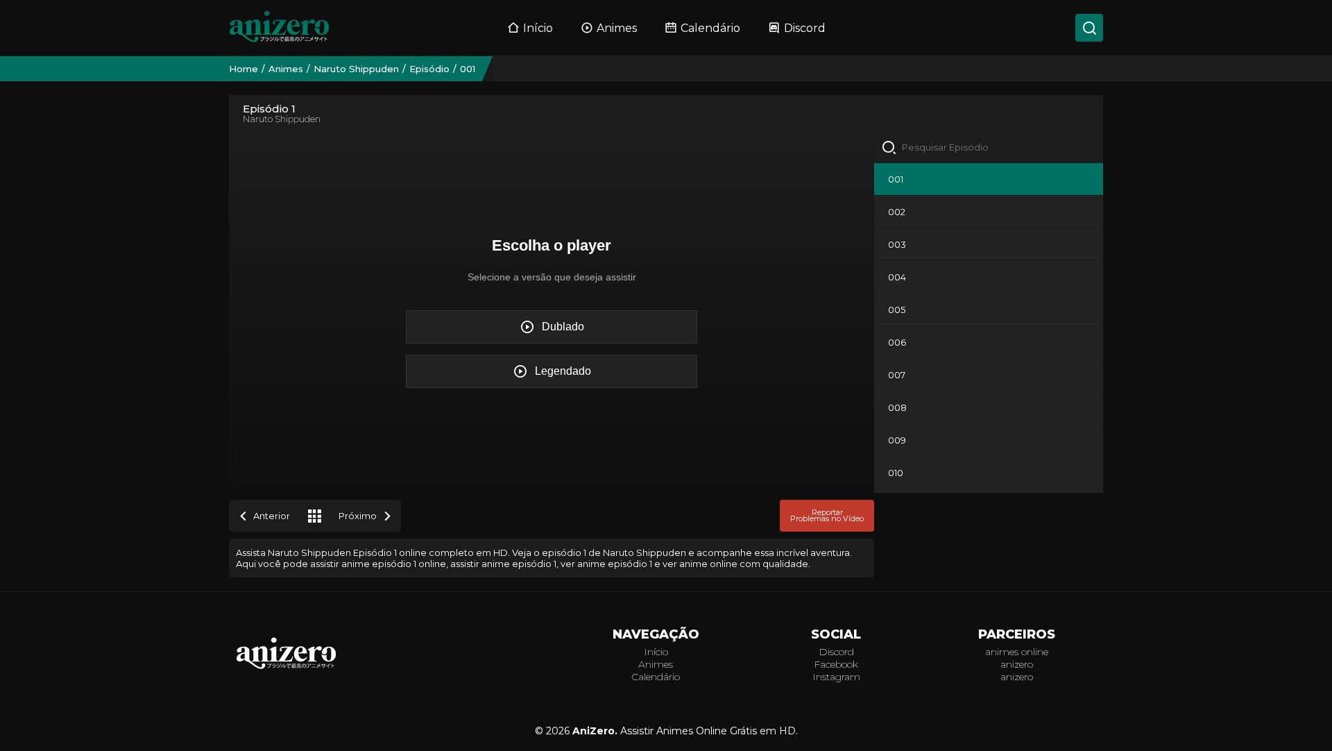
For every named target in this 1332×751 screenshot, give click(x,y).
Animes (617, 28)
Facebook (836, 664)
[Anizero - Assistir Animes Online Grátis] (286, 668)
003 (897, 244)
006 (897, 342)
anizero (1016, 664)
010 (895, 472)
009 (897, 440)
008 (897, 407)
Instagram (836, 676)
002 (896, 211)
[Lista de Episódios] (314, 516)
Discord (805, 28)
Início (538, 28)
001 (895, 179)
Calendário (710, 28)
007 (896, 374)
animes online (1016, 651)
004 (897, 276)
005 (896, 309)
